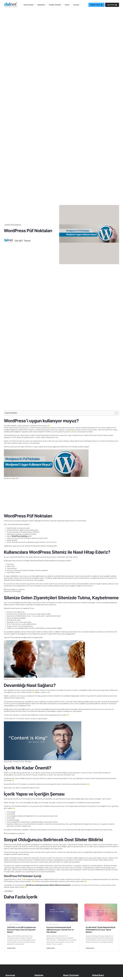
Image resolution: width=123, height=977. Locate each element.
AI (7, 924)
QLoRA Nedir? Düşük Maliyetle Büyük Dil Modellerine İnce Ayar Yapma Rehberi (100, 929)
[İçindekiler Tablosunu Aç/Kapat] (115, 413)
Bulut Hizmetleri (28, 5)
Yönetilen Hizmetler (55, 5)
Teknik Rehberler (15, 224)
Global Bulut (41, 5)
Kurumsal (76, 5)
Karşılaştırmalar (14, 924)
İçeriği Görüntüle (11, 948)
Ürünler (67, 5)
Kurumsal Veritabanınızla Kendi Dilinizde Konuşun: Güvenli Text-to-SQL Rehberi (60, 929)
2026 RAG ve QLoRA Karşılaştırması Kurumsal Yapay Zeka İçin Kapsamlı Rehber (21, 929)
